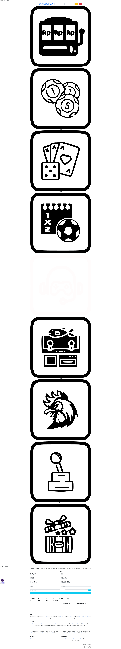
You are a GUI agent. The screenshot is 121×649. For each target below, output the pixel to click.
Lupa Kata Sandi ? (71, 3)
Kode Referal (63, 585)
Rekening (63, 573)
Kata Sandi (32, 577)
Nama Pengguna (33, 573)
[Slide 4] (56, 565)
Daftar (80, 4)
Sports (60, 253)
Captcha (62, 588)
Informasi (81, 1)
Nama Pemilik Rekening (65, 581)
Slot (60, 67)
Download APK (86, 1)
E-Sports (60, 316)
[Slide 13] (71, 565)
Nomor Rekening (64, 577)
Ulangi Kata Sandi (33, 581)
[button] (90, 1)
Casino (60, 191)
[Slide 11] (68, 565)
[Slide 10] (66, 565)
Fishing (60, 378)
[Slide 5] (58, 565)
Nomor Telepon (33, 588)
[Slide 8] (63, 565)
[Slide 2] (53, 565)
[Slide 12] (70, 565)
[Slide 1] (51, 565)
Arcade (60, 502)
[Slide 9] (64, 565)
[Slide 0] (49, 565)
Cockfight (60, 440)
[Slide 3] (54, 565)
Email (31, 585)
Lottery (60, 129)
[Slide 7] (61, 565)
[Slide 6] (59, 565)
